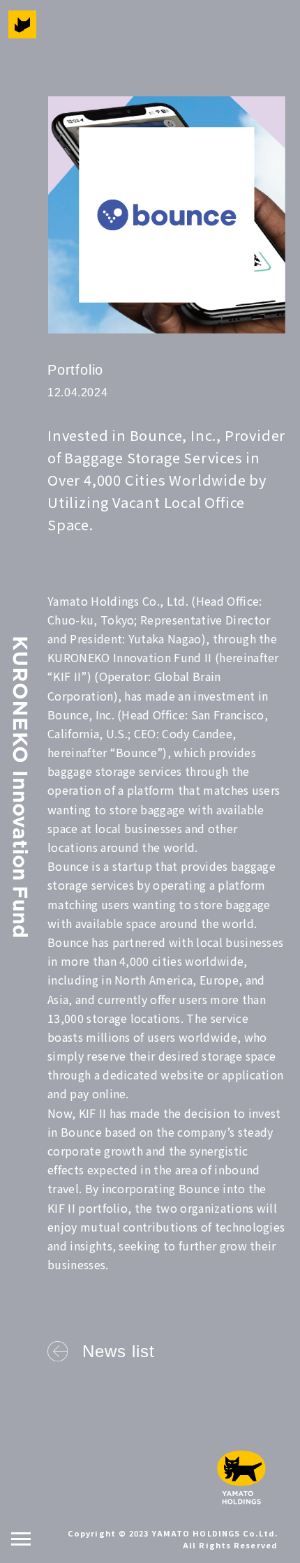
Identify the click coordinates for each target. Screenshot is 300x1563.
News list (118, 1351)
